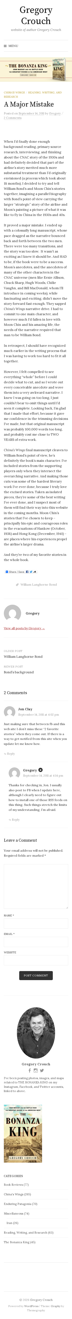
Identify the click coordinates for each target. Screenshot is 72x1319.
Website (10, 952)
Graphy (55, 1306)
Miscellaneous (13, 1213)
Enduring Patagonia (17, 1204)
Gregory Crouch (36, 15)
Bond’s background (19, 672)
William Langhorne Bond (39, 584)
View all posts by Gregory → (24, 628)
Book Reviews (13, 1184)
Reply (11, 753)
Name (9, 915)
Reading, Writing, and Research (25, 1232)
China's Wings (14, 92)
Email (9, 934)
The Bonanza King (16, 1242)
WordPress (31, 1306)
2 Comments (13, 118)
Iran (9, 1223)
